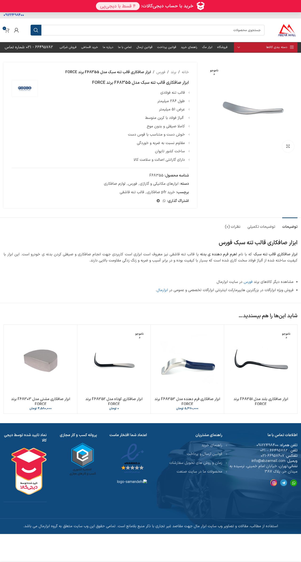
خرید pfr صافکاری (161, 192)
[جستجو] (36, 30)
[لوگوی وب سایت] (286, 30)
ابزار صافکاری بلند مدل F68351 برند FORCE (261, 401)
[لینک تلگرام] (158, 201)
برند (173, 72)
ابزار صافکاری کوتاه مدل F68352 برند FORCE (114, 401)
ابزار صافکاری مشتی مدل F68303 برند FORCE (40, 401)
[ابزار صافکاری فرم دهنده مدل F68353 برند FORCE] (187, 361)
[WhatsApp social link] (164, 201)
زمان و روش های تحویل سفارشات (195, 463)
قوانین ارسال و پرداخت (204, 454)
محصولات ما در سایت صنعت (199, 471)
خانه (185, 72)
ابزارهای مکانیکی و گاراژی (159, 184)
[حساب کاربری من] (16, 30)
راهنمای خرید (212, 445)
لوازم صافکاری (114, 184)
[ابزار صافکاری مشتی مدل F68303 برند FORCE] (41, 361)
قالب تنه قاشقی (132, 192)
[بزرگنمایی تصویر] (288, 146)
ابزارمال (162, 290)
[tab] (289, 224)
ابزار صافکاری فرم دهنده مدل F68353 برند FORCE (187, 401)
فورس (160, 72)
